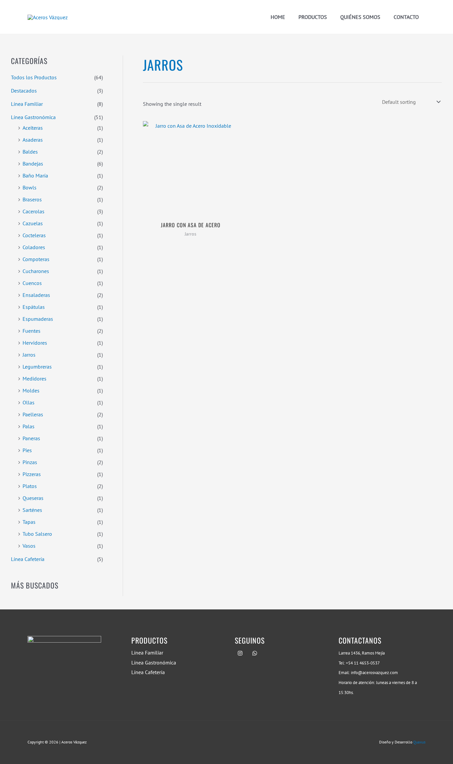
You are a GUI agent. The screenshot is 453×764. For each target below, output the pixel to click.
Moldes (31, 390)
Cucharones (36, 271)
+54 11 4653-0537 (363, 663)
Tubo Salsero (37, 533)
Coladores (34, 247)
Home (278, 17)
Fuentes (31, 330)
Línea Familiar (27, 104)
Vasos (29, 545)
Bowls (29, 187)
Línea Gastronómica (33, 117)
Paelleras (33, 414)
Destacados (24, 90)
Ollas (28, 402)
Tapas (29, 522)
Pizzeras (32, 474)
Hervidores (35, 342)
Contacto (406, 17)
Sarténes (32, 510)
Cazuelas (33, 223)
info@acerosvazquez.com (374, 672)
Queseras (33, 498)
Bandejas (33, 163)
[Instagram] (240, 653)
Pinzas (30, 462)
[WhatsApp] (254, 653)
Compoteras (36, 259)
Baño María (35, 175)
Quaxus (419, 741)
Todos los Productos (34, 77)
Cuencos (32, 283)
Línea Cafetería (27, 559)
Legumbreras (37, 366)
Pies (27, 450)
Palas (28, 426)
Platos (30, 486)
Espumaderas (38, 318)
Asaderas (33, 139)
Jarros (29, 354)
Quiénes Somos (360, 17)
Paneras (31, 438)
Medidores (34, 378)
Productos (312, 17)
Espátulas (34, 307)
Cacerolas (33, 211)
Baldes (30, 151)
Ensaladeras (36, 295)
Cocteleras (34, 235)
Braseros (32, 199)
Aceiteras (33, 127)
